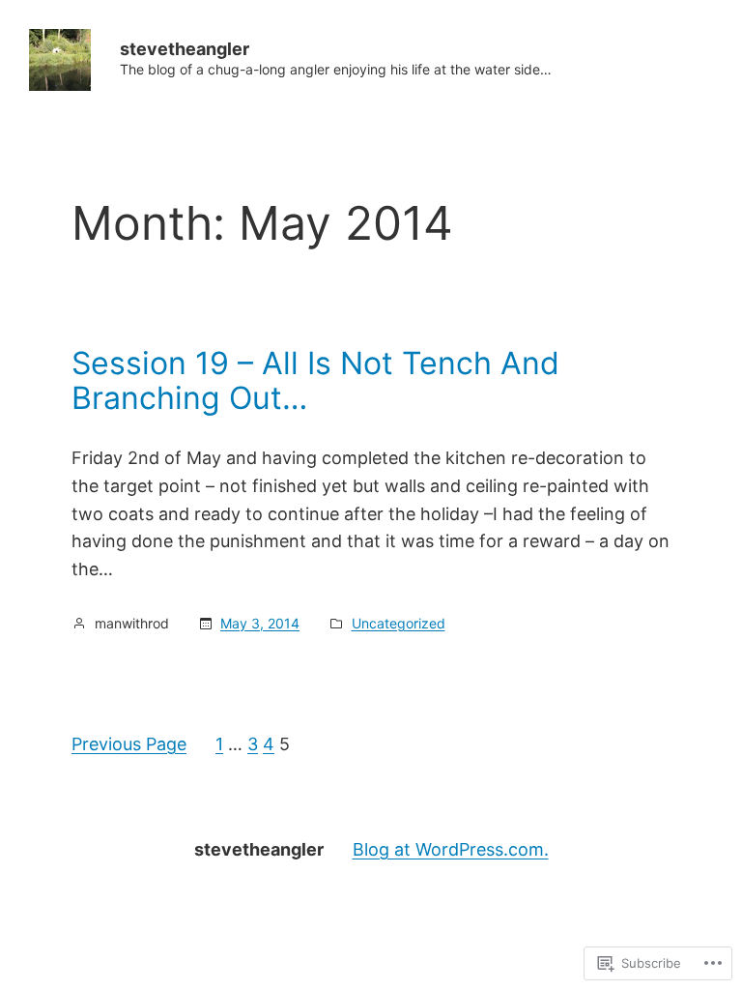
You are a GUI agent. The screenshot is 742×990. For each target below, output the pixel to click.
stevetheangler (184, 49)
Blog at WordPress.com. (451, 849)
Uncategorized (398, 623)
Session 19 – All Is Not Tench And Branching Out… (315, 381)
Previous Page (128, 744)
